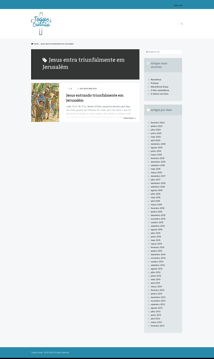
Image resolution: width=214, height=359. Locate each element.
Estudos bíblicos (88, 88)
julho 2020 (156, 130)
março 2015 (156, 244)
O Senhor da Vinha (159, 94)
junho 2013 (156, 315)
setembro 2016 (158, 187)
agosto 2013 (156, 308)
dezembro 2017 (158, 176)
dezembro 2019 (158, 144)
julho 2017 (155, 179)
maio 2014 (155, 279)
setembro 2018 (158, 165)
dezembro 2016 (158, 183)
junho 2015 (156, 236)
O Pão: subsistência (160, 90)
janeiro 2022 (157, 126)
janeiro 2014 (156, 294)
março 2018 (156, 172)
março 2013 (156, 322)
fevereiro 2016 (157, 208)
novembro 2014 (158, 258)
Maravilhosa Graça (159, 87)
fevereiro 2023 (158, 122)
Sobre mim (178, 5)
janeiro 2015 (156, 251)
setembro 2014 (158, 265)
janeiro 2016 (156, 212)
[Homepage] (41, 24)
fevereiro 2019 (157, 158)
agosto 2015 (156, 229)
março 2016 (156, 204)
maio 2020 (156, 137)
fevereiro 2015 (157, 247)
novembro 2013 (158, 301)
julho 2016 (155, 194)
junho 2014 (156, 276)
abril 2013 (155, 318)
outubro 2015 (157, 222)
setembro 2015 (158, 226)
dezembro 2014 (158, 254)
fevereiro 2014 (157, 290)
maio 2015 (155, 240)
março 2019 (156, 154)
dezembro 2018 (158, 162)
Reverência (156, 79)
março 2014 (156, 286)
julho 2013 (155, 311)
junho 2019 (156, 151)
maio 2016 (155, 197)
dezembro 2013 (158, 297)
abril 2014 (155, 283)
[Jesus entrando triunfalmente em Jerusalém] (45, 102)
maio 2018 (155, 169)
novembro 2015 (158, 219)
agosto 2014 (156, 269)
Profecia (155, 83)
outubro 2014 (157, 261)
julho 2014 (155, 272)
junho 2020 (156, 133)
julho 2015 (155, 233)
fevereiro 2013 (157, 326)
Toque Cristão (37, 352)
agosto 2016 (156, 190)
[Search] (180, 21)
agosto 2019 (156, 147)
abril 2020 (155, 140)
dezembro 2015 (158, 215)
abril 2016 (155, 201)
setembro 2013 (158, 304)
